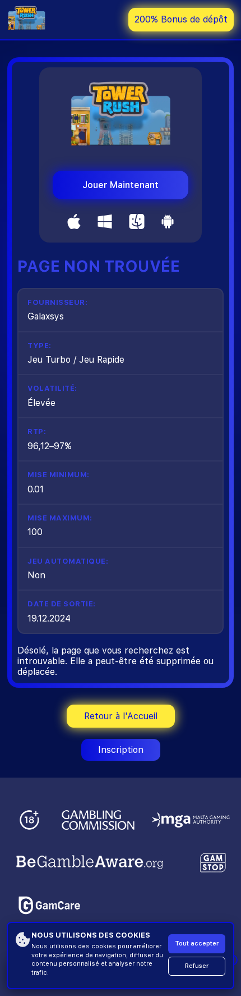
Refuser (196, 966)
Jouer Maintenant (120, 185)
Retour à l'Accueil (120, 716)
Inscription (120, 749)
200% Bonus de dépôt (181, 19)
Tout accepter (197, 943)
